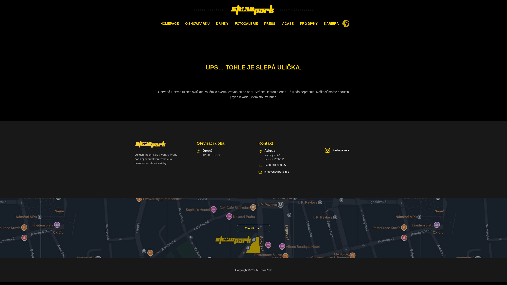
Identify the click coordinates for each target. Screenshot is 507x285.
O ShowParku (197, 23)
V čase (288, 23)
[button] (253, 228)
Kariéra (331, 23)
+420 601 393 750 (275, 165)
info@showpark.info (276, 171)
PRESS (269, 23)
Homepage (169, 23)
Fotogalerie (246, 23)
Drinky (222, 23)
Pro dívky (309, 23)
